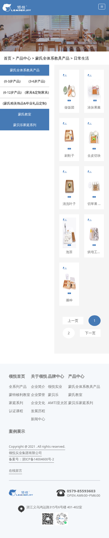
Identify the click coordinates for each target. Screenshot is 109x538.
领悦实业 (55, 386)
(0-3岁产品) (12, 81)
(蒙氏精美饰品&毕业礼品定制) (25, 103)
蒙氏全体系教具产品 (52, 58)
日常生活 (81, 58)
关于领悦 (39, 376)
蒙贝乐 (53, 394)
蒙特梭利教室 (19, 394)
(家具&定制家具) (37, 92)
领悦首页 (17, 376)
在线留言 (15, 470)
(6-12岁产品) (12, 92)
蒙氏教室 (24, 114)
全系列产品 (18, 386)
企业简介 (38, 386)
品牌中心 (56, 376)
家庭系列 (16, 402)
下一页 (90, 333)
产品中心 (23, 58)
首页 (7, 58)
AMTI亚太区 (57, 402)
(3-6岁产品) (37, 81)
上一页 (73, 320)
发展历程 (38, 410)
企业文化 (38, 402)
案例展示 (17, 431)
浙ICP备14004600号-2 (38, 459)
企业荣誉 (38, 394)
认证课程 (16, 410)
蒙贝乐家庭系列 (24, 125)
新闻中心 (38, 418)
